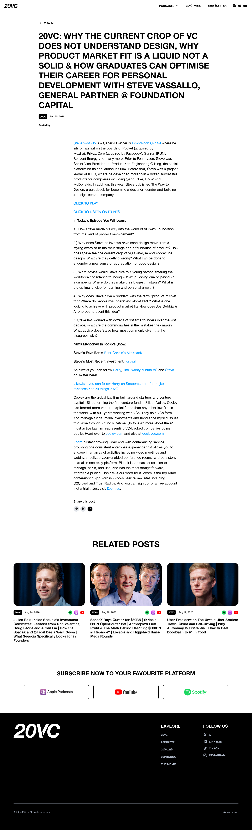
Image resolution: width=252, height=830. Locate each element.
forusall (130, 361)
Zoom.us (113, 488)
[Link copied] (76, 509)
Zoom (78, 442)
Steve (169, 370)
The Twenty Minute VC (140, 370)
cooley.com (114, 433)
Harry (117, 370)
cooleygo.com (153, 433)
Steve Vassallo (85, 143)
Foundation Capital (146, 143)
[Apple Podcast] (76, 612)
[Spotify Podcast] (70, 612)
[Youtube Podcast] (82, 612)
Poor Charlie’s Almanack (123, 353)
